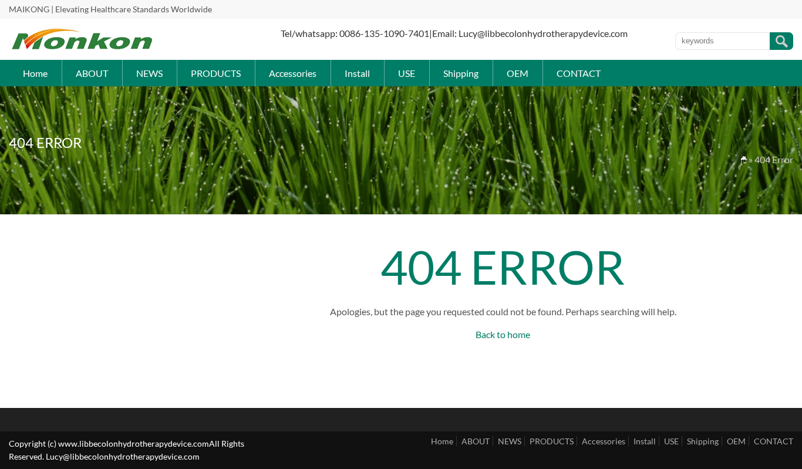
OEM (517, 73)
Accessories (292, 73)
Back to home (503, 334)
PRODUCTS (216, 73)
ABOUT (92, 73)
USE (406, 73)
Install (357, 73)
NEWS (149, 73)
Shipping (460, 73)
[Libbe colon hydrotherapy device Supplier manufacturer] (82, 47)
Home (35, 73)
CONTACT (579, 73)
